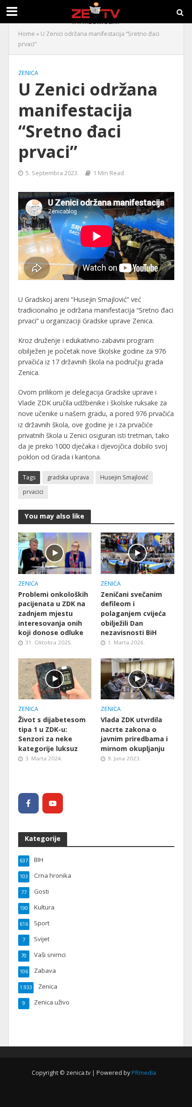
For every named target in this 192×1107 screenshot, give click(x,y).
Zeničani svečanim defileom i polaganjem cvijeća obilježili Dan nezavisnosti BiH (133, 613)
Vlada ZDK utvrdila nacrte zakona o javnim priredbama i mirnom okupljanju (134, 734)
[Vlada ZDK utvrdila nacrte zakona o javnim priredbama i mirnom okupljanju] (137, 678)
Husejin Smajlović (124, 477)
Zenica (28, 73)
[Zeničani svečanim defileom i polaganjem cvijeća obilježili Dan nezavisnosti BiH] (137, 552)
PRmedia (143, 1073)
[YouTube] (52, 803)
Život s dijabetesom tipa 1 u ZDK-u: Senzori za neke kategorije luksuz (52, 734)
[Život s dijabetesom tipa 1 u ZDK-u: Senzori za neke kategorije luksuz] (55, 678)
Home (26, 34)
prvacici (33, 492)
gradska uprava (68, 477)
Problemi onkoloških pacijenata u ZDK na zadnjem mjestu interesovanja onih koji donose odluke (53, 613)
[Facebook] (28, 803)
